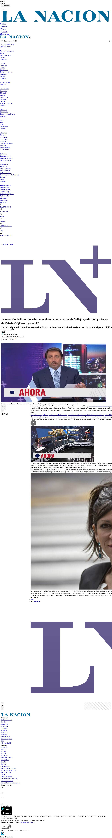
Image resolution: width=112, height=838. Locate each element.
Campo (2, 68)
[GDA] (6, 829)
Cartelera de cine (5, 156)
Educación (3, 93)
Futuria (2, 64)
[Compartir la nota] (2, 408)
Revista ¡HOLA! (5, 188)
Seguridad (3, 91)
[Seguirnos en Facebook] (2, 788)
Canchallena (4, 127)
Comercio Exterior (6, 72)
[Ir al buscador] (3, 8)
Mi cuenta (5, 34)
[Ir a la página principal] (56, 21)
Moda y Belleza (5, 148)
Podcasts (3, 145)
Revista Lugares (5, 190)
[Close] (2, 703)
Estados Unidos (5, 82)
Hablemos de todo (6, 103)
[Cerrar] (30, 37)
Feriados (3, 141)
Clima (2, 53)
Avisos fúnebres (5, 169)
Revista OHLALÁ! (5, 185)
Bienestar (3, 99)
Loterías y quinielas (6, 143)
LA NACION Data (5, 55)
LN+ (11, 244)
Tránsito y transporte (7, 51)
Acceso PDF (4, 164)
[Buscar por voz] (109, 41)
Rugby (2, 122)
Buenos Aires (4, 89)
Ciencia (2, 101)
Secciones (5, 26)
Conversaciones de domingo (9, 175)
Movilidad (3, 74)
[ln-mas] (56, 316)
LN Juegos (3, 133)
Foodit (4, 29)
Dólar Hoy (3, 66)
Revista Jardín (4, 196)
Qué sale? (3, 154)
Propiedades (4, 70)
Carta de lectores (5, 173)
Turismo (2, 135)
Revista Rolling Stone (7, 194)
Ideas (2, 179)
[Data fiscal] (2, 835)
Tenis (1, 124)
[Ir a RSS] (2, 804)
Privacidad (31, 822)
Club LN (4, 32)
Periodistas (36, 602)
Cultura (2, 95)
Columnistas (4, 112)
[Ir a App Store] (6, 814)
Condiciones (24, 822)
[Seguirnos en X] (2, 793)
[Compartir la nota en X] (5, 414)
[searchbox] (55, 41)
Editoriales (3, 110)
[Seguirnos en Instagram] (2, 798)
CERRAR (2, 1)
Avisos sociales (5, 171)
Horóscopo (3, 139)
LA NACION (5, 244)
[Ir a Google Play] (6, 810)
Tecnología (3, 137)
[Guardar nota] (2, 406)
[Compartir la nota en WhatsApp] (5, 408)
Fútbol (2, 120)
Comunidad (4, 97)
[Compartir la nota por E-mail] (7, 414)
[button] (56, 135)
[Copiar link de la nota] (2, 411)
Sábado (2, 177)
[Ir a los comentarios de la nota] (5, 406)
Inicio (4, 24)
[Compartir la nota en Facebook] (2, 414)
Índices (2, 76)
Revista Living (4, 192)
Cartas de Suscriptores (7, 114)
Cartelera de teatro (6, 158)
